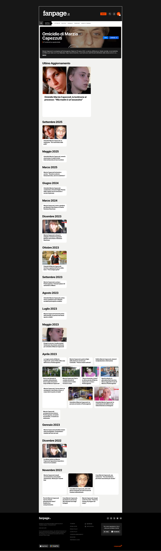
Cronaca (70, 23)
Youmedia (72, 523)
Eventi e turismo (86, 23)
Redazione (72, 537)
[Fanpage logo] (54, 13)
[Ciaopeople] (118, 546)
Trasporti (77, 23)
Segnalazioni (73, 526)
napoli (47, 23)
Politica (63, 23)
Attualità (57, 23)
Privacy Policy (74, 529)
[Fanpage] (45, 518)
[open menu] (41, 23)
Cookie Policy (73, 531)
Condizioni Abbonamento (76, 534)
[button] (44, 546)
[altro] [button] (44, 55)
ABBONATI (103, 13)
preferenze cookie (75, 539)
